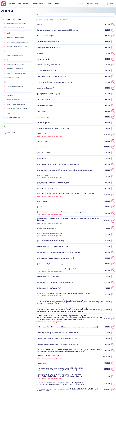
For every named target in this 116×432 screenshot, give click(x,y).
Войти (111, 4)
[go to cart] (104, 3)
